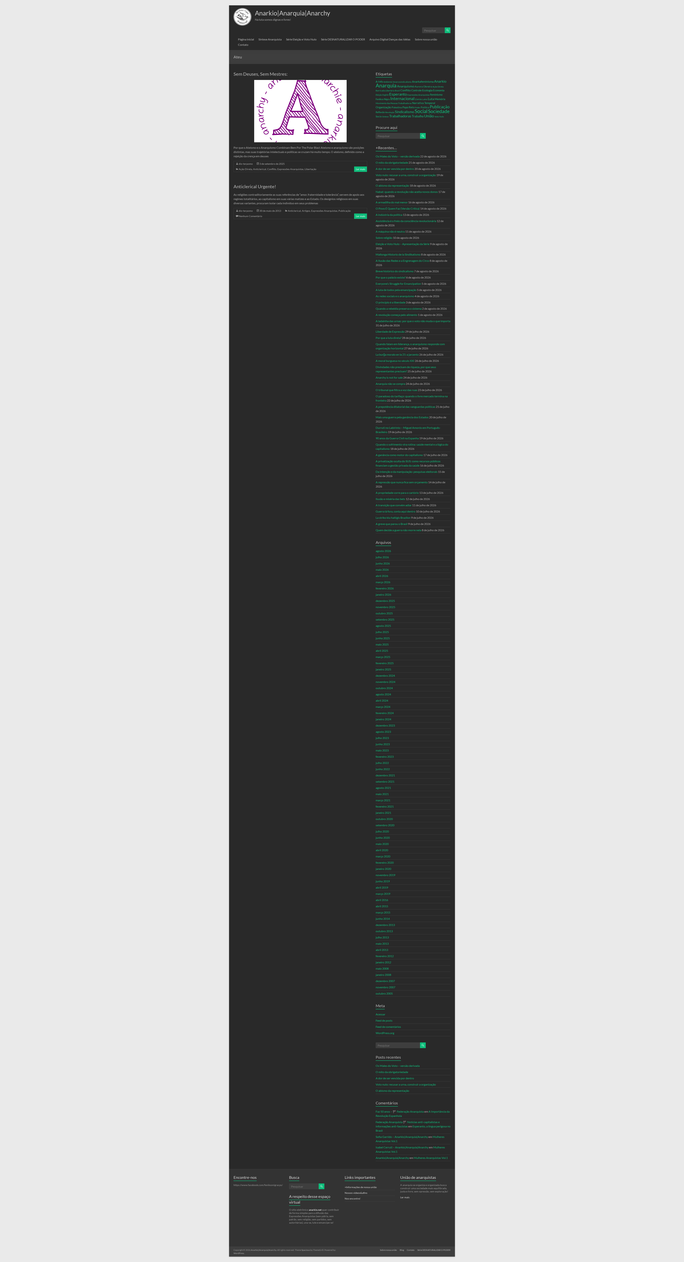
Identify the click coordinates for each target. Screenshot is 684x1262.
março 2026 (383, 582)
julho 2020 (382, 831)
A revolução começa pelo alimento (396, 314)
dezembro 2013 (385, 925)
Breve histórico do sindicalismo (395, 271)
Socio (379, 116)
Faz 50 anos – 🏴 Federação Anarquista (400, 1111)
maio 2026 (382, 569)
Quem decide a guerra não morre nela (398, 530)
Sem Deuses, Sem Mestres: (261, 74)
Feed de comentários (388, 1026)
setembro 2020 (385, 825)
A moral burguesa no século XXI (395, 360)
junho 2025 (383, 638)
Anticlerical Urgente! (255, 186)
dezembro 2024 (385, 675)
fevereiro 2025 (385, 663)
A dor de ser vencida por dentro (395, 168)
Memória (440, 99)
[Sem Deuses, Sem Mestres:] (300, 81)
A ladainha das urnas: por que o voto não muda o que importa (413, 321)
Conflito (271, 169)
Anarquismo (405, 86)
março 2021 (383, 800)
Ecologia (427, 90)
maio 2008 (382, 968)
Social (421, 111)
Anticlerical (259, 169)
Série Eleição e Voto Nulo (301, 39)
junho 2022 (383, 769)
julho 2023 (382, 738)
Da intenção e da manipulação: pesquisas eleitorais (406, 471)
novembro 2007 (385, 987)
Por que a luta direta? (388, 337)
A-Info (379, 81)
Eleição (379, 95)
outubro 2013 (384, 931)
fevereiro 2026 (385, 588)
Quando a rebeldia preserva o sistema (399, 308)
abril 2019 (382, 887)
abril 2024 (382, 700)
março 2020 (383, 856)
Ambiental (388, 82)
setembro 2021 (385, 781)
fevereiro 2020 (385, 862)
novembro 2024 (385, 681)
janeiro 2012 (383, 962)
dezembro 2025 (385, 600)
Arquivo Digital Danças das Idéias (389, 39)
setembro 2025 (385, 619)
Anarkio (440, 81)
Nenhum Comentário (250, 216)
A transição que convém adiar (394, 505)
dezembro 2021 (385, 775)
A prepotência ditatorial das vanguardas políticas (405, 406)
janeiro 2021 (383, 812)
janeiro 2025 (383, 669)
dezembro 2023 (385, 725)
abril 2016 (382, 900)
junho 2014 (383, 918)
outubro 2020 (384, 819)
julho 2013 (382, 937)
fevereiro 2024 (385, 713)
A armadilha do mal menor (392, 202)
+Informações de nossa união (361, 1187)
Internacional (402, 98)
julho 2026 (382, 557)
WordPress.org (385, 1033)
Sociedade (439, 111)
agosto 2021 (383, 787)
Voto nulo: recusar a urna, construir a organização (406, 175)
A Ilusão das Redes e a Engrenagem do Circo (402, 260)
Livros (418, 99)
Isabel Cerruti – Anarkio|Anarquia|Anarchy (402, 1147)
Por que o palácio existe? (391, 277)
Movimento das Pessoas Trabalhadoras (394, 103)
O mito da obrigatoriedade (392, 162)
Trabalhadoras (400, 116)
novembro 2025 (385, 607)
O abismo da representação (392, 185)
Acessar (380, 1014)
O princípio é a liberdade (390, 302)
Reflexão (380, 112)
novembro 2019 (385, 875)
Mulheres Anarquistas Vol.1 (431, 1157)
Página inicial (246, 39)
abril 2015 (382, 906)
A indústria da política (389, 214)
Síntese (385, 116)
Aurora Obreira (423, 86)
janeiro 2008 (383, 974)
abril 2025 (382, 650)
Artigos (306, 210)
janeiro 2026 (383, 594)
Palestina (397, 107)
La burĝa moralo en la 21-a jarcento (397, 354)
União (429, 116)
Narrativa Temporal (423, 103)
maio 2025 (382, 644)
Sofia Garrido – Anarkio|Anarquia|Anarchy (402, 1136)
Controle (416, 90)
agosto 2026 (383, 551)
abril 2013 (382, 949)
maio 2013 (382, 943)
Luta (431, 99)
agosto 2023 (383, 731)
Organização (383, 107)
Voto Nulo (439, 116)
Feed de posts (384, 1020)
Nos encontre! (353, 1198)
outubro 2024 (384, 688)
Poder (417, 107)
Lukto (424, 99)
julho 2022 (382, 762)
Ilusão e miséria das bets (390, 499)
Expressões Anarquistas (290, 169)
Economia (438, 90)
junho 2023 (383, 744)
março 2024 (383, 706)
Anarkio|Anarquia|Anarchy (292, 13)
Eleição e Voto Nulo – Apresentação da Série (402, 244)
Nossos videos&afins (356, 1192)
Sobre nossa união (426, 39)
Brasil (397, 90)
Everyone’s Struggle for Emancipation (398, 283)
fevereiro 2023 (385, 756)
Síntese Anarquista (270, 39)
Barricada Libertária (385, 90)
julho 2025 (382, 632)
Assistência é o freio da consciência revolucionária (406, 221)
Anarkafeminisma (423, 81)
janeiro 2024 (383, 719)
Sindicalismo (404, 112)
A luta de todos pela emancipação (396, 290)
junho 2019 (383, 881)
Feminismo (436, 94)
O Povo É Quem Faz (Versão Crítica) (398, 208)
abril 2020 (382, 850)
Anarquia (386, 85)
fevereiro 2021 (385, 806)
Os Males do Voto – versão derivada (398, 156)
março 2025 (383, 657)
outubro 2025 (384, 613)
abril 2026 (382, 575)
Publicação (344, 210)
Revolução (389, 112)
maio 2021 (382, 794)
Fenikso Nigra (383, 99)
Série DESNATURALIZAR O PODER (343, 39)
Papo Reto (408, 107)
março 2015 (383, 912)
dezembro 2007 (385, 981)
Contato (243, 44)
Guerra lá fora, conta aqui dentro (395, 511)
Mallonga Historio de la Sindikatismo (398, 254)
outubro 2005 (384, 993)
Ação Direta (245, 169)
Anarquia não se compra (390, 383)
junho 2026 (383, 563)
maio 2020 (382, 843)
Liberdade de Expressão (390, 331)
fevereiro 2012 (385, 956)
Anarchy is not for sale (389, 377)
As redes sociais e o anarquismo (395, 296)
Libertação (310, 169)
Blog (402, 1250)
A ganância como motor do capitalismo (399, 455)
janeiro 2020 (383, 868)
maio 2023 (382, 750)
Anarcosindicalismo (402, 82)
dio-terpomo (246, 163)
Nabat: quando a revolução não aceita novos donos (407, 191)
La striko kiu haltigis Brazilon (393, 517)
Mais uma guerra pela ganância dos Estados (402, 417)
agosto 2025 (383, 625)
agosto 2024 (383, 694)
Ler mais (360, 169)
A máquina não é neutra (390, 231)
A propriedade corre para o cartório (397, 492)
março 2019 (383, 893)
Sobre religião (384, 237)
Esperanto (398, 94)
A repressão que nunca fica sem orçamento (402, 482)
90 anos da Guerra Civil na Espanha (397, 438)
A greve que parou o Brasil (392, 523)
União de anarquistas (418, 1177)
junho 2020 (383, 837)
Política (425, 107)
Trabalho (418, 116)
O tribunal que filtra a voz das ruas (396, 390)
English (385, 95)
